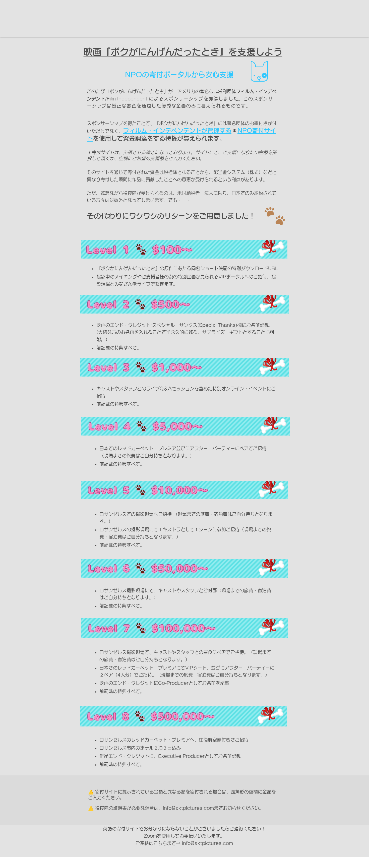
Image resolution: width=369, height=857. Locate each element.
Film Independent (128, 98)
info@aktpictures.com (188, 808)
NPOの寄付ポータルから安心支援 (179, 74)
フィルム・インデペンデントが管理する (177, 131)
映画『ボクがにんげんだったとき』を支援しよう (183, 51)
